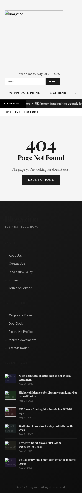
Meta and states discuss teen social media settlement (45, 377)
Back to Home (41, 180)
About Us (15, 255)
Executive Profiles (21, 332)
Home (7, 112)
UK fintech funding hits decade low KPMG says (45, 411)
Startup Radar (19, 348)
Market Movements (22, 340)
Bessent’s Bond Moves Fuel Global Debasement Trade (41, 444)
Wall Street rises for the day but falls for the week (46, 428)
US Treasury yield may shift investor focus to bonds (47, 461)
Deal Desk (57, 93)
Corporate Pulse (24, 93)
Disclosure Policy (21, 272)
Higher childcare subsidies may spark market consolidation (48, 394)
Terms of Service (20, 288)
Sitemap (14, 280)
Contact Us (17, 264)
